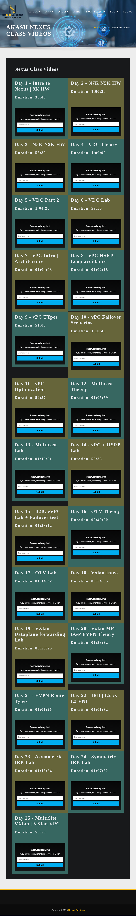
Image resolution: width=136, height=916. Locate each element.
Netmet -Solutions (76, 910)
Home (97, 27)
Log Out (128, 11)
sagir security (96, 11)
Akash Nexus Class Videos (117, 27)
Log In (114, 11)
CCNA (48, 11)
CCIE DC (33, 11)
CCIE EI (62, 11)
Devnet (77, 11)
